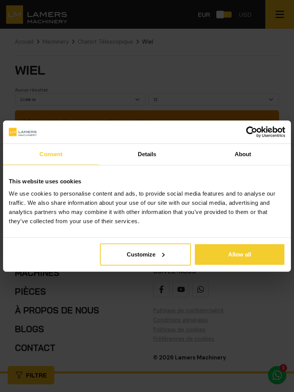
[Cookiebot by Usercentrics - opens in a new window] (251, 132)
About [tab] (243, 154)
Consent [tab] (50, 154)
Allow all (239, 254)
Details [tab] (147, 154)
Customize (141, 254)
